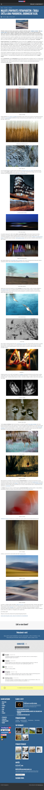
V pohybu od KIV (35, 481)
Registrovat (39, 4)
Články (2, 7)
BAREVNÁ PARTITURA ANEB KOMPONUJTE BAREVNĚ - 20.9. (23, 769)
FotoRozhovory (30, 720)
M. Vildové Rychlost (5, 289)
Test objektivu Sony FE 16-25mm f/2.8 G (23, 714)
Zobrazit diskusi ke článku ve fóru (22, 647)
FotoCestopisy (37, 720)
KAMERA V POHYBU (34, 31)
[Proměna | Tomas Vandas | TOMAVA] (22, 514)
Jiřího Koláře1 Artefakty (32, 424)
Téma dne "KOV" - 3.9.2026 (19, 765)
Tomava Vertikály (8, 117)
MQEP (6, 32)
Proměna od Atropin (38, 483)
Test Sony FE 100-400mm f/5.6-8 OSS (23, 709)
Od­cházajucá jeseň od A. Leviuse (27, 170)
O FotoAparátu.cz (24, 721)
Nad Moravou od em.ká (21, 343)
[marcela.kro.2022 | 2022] (22, 314)
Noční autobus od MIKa (20, 237)
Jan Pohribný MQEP (11, 16)
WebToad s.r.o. (40, 784)
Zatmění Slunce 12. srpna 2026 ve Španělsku (30, 703)
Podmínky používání (5, 721)
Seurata (16, 483)
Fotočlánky (5, 7)
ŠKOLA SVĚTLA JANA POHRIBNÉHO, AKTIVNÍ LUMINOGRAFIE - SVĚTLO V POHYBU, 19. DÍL (22, 636)
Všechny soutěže (19, 774)
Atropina (7, 672)
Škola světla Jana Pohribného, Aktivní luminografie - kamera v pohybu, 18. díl (22, 637)
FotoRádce (10, 7)
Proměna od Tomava (4, 518)
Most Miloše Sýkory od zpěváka (16, 260)
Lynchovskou (8, 485)
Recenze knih (17, 721)
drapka (7, 654)
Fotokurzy (3, 713)
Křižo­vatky (11, 607)
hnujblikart (21, 374)
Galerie (3, 707)
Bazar (3, 711)
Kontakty (3, 722)
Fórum (3, 709)
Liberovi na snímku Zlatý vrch (22, 173)
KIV (6, 667)
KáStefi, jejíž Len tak (19, 604)
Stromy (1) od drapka (13, 116)
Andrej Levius (9, 678)
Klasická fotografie (23, 720)
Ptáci (36, 345)
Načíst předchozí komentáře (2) (22, 649)
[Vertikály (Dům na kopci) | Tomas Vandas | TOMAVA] (22, 112)
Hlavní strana (4, 702)
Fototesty (3, 705)
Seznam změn (4, 719)
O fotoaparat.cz (4, 717)
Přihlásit (32, 4)
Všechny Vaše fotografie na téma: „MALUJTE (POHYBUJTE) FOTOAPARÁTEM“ (14, 615)
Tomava (7, 661)
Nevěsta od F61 (23, 553)
